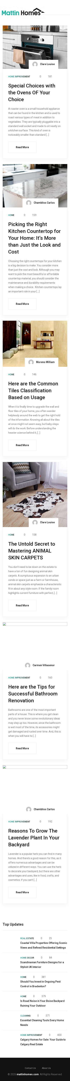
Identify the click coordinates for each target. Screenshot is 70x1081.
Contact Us (30, 1068)
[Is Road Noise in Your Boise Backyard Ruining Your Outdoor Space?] (10, 1001)
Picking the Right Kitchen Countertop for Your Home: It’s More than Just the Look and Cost (34, 238)
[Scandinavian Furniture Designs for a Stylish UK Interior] (10, 962)
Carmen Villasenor (43, 665)
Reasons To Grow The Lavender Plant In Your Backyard (33, 838)
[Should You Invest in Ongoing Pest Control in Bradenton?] (10, 982)
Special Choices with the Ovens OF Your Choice (31, 92)
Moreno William (45, 362)
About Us (46, 1068)
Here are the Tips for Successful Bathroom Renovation (33, 694)
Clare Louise (47, 64)
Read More (22, 147)
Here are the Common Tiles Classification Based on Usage (33, 390)
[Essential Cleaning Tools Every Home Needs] (10, 1020)
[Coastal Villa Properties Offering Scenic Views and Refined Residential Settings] (10, 943)
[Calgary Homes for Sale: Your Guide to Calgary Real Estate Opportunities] (10, 1040)
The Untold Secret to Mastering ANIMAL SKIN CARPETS (31, 551)
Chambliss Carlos (44, 202)
